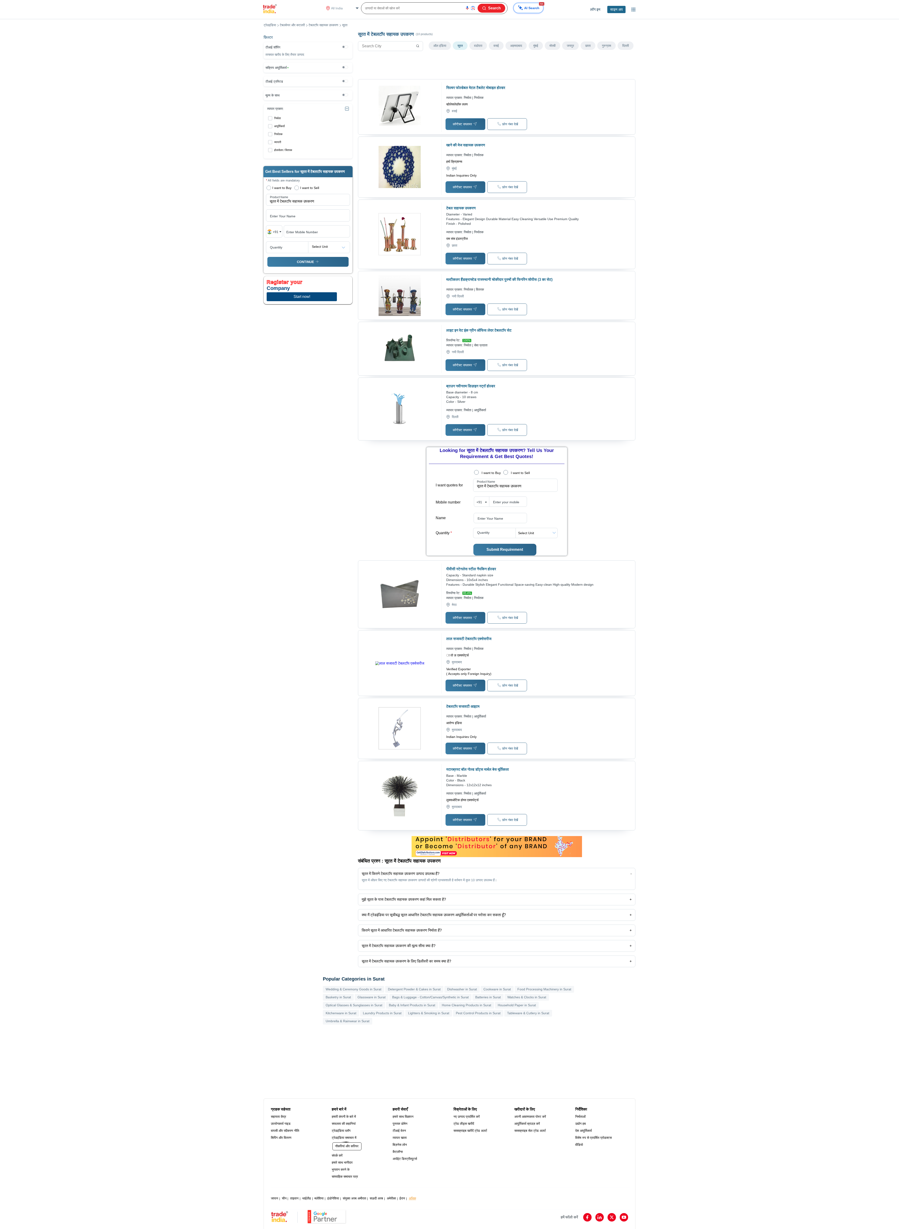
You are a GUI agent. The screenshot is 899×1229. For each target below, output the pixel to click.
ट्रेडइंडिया (270, 25)
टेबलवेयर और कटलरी (292, 25)
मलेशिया (319, 1198)
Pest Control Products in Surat (478, 1013)
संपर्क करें (337, 1155)
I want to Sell (520, 473)
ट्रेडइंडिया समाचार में (344, 1138)
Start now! (302, 297)
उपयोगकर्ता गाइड (281, 1123)
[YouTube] (624, 1217)
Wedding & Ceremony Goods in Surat (353, 989)
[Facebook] (587, 1217)
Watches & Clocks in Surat (526, 997)
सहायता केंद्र (278, 1116)
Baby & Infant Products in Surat (412, 1005)
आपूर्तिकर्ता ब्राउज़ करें (527, 1123)
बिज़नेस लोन (400, 1145)
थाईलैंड (306, 1198)
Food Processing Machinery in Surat (544, 989)
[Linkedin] (599, 1217)
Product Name (486, 481)
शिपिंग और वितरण (281, 1138)
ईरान (402, 1198)
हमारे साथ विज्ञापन (403, 1116)
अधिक (412, 1198)
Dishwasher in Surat (462, 989)
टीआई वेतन (399, 1131)
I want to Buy (491, 473)
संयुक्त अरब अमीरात (354, 1198)
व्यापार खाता (400, 1138)
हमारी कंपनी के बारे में (344, 1116)
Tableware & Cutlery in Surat (528, 1013)
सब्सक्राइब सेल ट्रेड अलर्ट (530, 1131)
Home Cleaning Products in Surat (466, 1005)
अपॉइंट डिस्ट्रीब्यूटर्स (405, 1159)
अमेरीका (391, 1198)
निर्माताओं (580, 1116)
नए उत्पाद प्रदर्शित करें (466, 1116)
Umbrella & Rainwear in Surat (347, 1021)
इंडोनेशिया (333, 1198)
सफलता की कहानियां (344, 1123)
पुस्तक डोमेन (400, 1123)
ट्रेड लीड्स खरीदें (463, 1123)
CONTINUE (305, 262)
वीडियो (579, 1145)
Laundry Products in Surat (382, 1013)
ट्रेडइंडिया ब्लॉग (341, 1131)
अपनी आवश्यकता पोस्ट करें (530, 1116)
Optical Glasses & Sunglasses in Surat (354, 1005)
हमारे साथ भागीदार (342, 1162)
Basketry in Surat (338, 997)
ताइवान (294, 1198)
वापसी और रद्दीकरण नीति (285, 1131)
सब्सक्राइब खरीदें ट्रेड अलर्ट (470, 1131)
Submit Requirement (504, 550)
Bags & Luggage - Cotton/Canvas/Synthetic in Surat (430, 997)
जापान (274, 1198)
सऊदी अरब (376, 1198)
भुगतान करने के (341, 1169)
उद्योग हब (580, 1123)
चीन (284, 1198)
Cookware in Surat (497, 989)
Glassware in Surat (371, 997)
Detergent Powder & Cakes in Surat (414, 989)
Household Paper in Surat (517, 1005)
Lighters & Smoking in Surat (428, 1013)
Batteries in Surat (488, 997)
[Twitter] (611, 1217)
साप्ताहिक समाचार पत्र (345, 1176)
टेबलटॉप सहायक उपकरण (323, 25)
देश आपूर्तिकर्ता (583, 1131)
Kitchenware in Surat (341, 1013)
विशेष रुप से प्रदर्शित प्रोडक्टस (593, 1138)
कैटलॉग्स (398, 1152)
